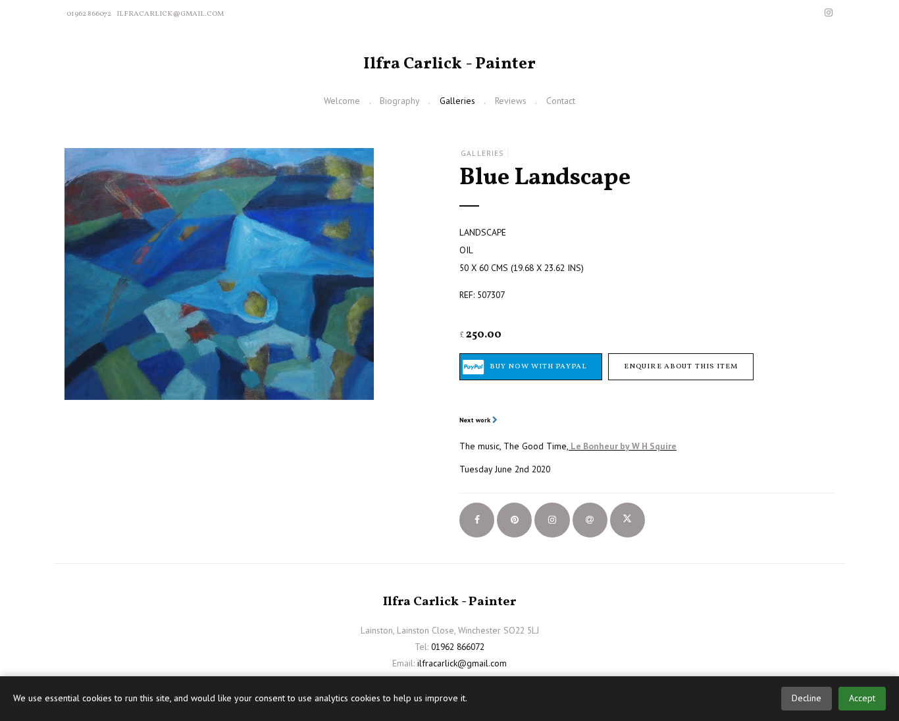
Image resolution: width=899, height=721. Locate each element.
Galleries (457, 101)
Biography (399, 101)
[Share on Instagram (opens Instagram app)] (551, 520)
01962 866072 (88, 14)
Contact (560, 101)
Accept (862, 698)
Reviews (511, 101)
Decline (806, 698)
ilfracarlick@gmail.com (170, 14)
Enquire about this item (681, 366)
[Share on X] (627, 520)
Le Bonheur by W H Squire (624, 446)
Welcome (342, 101)
